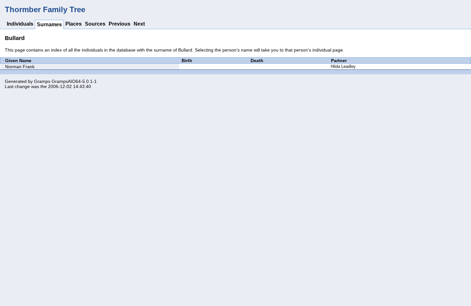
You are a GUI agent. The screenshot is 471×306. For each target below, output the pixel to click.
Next (139, 24)
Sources (95, 24)
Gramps (42, 81)
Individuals (20, 24)
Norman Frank (20, 66)
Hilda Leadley (343, 66)
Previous (119, 24)
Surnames (49, 24)
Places (73, 24)
